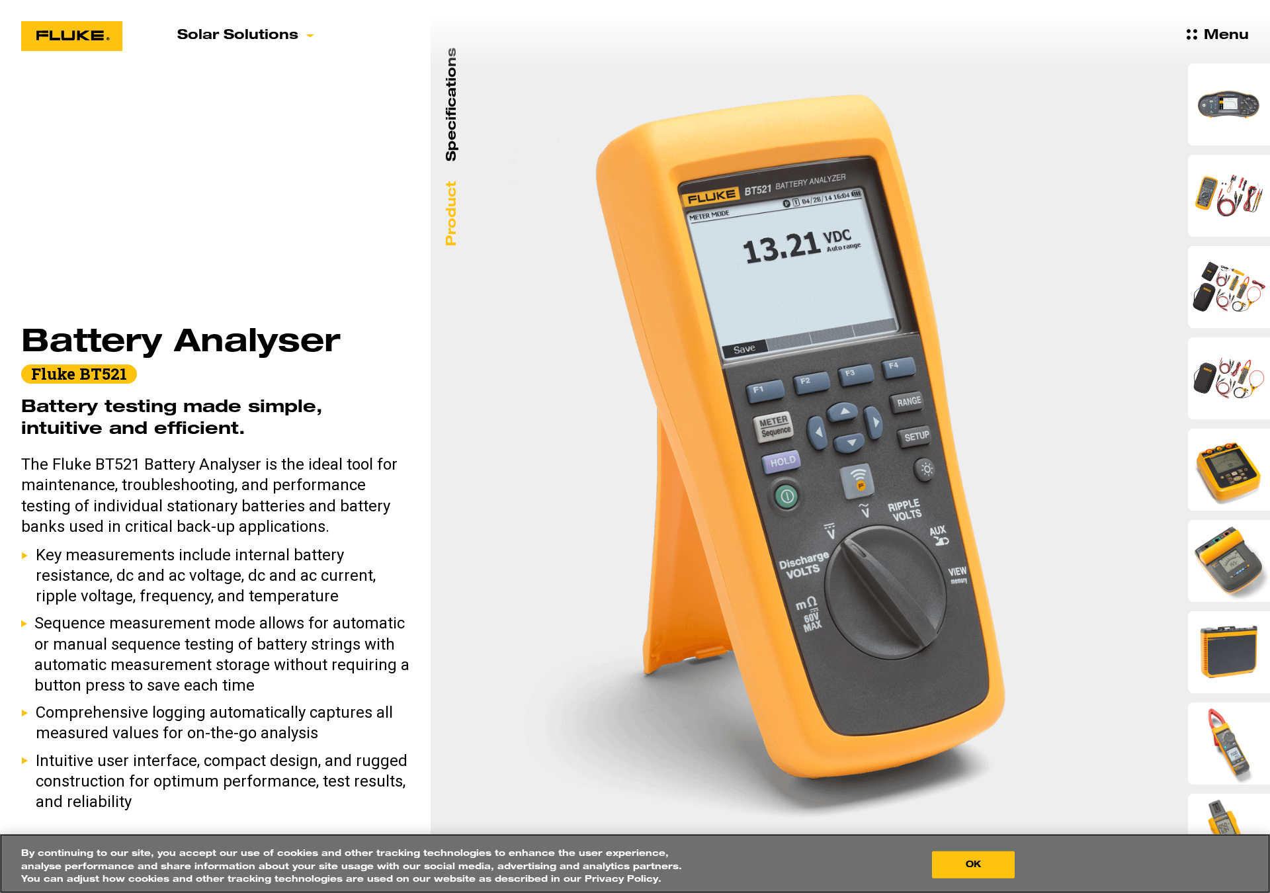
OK (973, 864)
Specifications (452, 104)
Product (452, 213)
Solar (237, 35)
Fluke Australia (71, 36)
